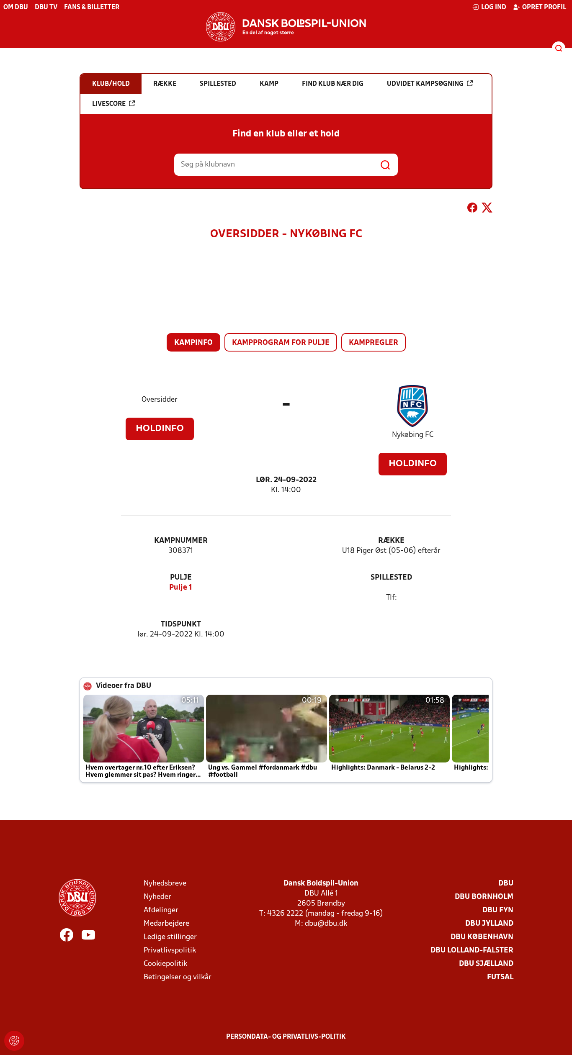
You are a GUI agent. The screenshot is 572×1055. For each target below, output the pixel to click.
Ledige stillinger (170, 937)
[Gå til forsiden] (286, 26)
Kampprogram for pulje (281, 343)
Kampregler (373, 343)
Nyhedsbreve (165, 883)
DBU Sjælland (486, 964)
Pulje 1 (180, 587)
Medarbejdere (166, 923)
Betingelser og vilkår (177, 977)
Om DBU (15, 7)
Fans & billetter (91, 7)
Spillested (391, 577)
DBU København (482, 937)
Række (391, 540)
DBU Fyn (497, 910)
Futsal (500, 977)
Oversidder (160, 399)
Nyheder (157, 897)
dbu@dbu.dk (326, 923)
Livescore (109, 104)
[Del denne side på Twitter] (487, 209)
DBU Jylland (489, 923)
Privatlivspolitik (170, 950)
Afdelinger (161, 910)
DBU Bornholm (484, 897)
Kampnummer (181, 540)
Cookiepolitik (165, 964)
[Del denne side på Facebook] (472, 209)
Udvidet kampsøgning (425, 84)
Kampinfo (193, 343)
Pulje (181, 577)
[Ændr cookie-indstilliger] (14, 1041)
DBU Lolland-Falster (471, 950)
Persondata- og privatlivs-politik (286, 1037)
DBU (505, 883)
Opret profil (544, 7)
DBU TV (46, 7)
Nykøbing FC (412, 435)
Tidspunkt (181, 624)
